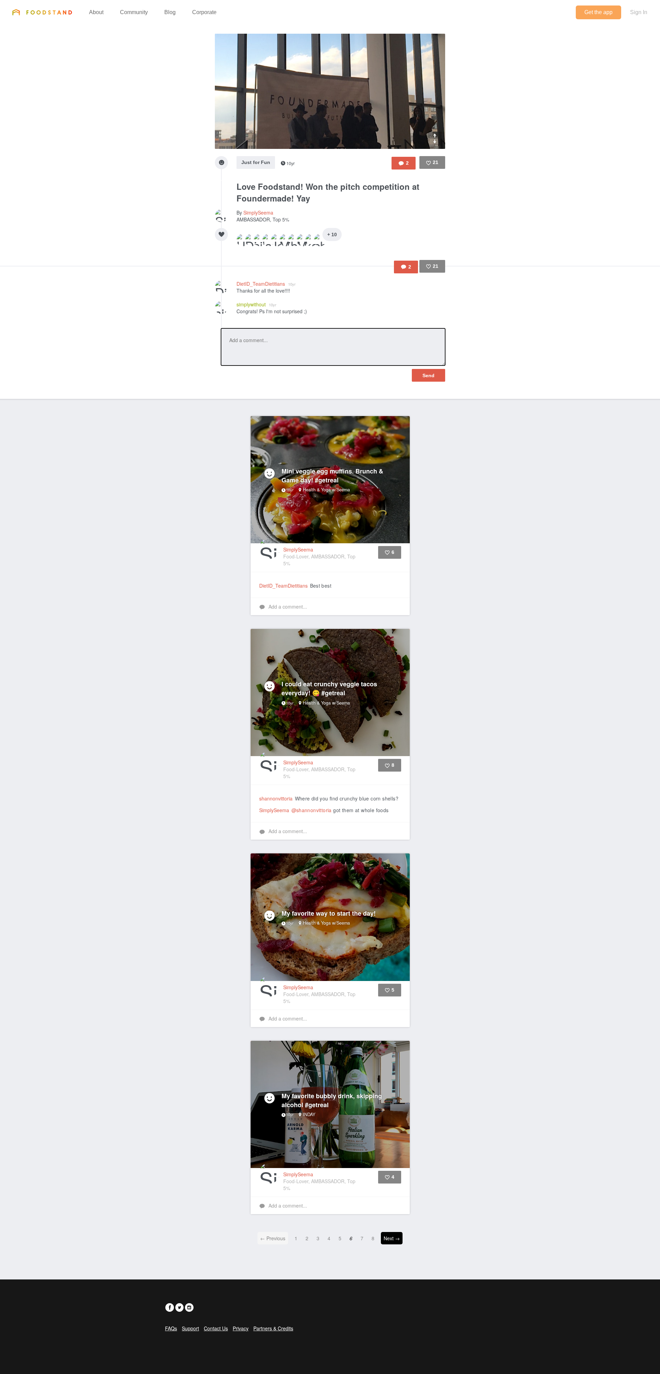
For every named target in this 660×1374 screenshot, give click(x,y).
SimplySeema (258, 212)
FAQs (171, 1328)
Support (190, 1328)
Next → (392, 1238)
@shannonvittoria (312, 810)
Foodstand (42, 12)
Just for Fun (255, 162)
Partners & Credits (273, 1328)
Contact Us (216, 1328)
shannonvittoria (276, 798)
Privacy (241, 1328)
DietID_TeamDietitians (266, 283)
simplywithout (256, 304)
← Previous (272, 1238)
